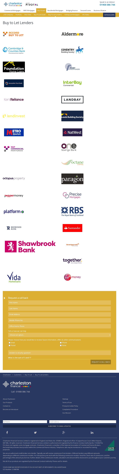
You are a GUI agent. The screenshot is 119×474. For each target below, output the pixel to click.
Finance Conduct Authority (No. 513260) (86, 443)
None (64, 345)
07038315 (59, 441)
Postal (13, 345)
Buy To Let (41, 10)
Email (13, 342)
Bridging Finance (72, 10)
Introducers (109, 15)
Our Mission (66, 413)
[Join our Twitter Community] (36, 433)
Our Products (7, 402)
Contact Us (6, 406)
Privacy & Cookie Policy (70, 406)
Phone (64, 342)
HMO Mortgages (29, 10)
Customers (17, 375)
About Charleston (9, 399)
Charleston (7, 375)
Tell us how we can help (17, 331)
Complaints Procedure (70, 409)
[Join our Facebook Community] (7, 433)
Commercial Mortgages (12, 10)
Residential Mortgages (55, 10)
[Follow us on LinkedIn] (92, 433)
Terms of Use (67, 402)
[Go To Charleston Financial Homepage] (21, 4)
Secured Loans (85, 10)
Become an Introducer (10, 409)
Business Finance (100, 10)
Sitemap (65, 399)
